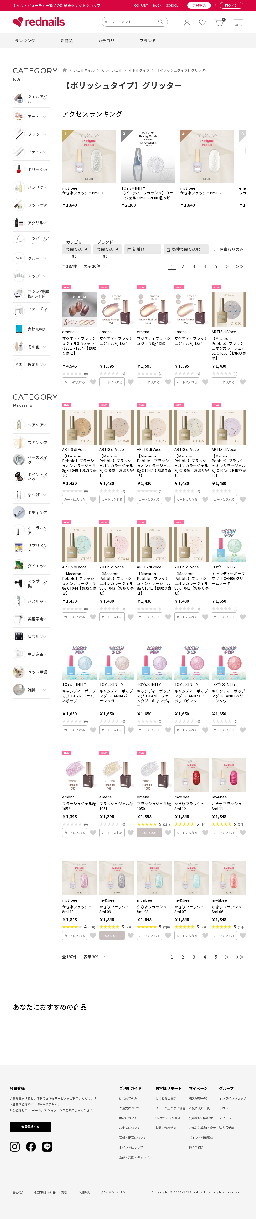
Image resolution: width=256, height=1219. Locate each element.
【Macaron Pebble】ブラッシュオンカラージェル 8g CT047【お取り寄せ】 (154, 466)
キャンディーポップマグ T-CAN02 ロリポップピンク (191, 696)
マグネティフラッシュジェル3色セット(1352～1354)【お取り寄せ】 (79, 345)
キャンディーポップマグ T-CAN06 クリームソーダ (228, 578)
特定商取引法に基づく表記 (50, 1192)
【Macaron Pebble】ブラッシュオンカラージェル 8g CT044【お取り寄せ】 (79, 583)
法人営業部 (226, 1127)
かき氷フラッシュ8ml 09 (115, 909)
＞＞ (240, 266)
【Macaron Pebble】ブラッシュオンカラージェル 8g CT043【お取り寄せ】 (117, 583)
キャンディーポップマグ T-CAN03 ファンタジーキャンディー (153, 698)
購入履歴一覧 (198, 1098)
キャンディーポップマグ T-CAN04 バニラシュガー (116, 696)
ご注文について (129, 1108)
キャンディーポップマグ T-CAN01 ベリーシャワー (228, 696)
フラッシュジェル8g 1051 (117, 806)
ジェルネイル (84, 70)
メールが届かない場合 (171, 1108)
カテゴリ (106, 40)
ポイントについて (131, 1147)
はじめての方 (128, 1098)
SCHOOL (172, 5)
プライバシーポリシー (114, 1192)
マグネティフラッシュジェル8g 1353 (153, 341)
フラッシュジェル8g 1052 (79, 806)
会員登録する (31, 1126)
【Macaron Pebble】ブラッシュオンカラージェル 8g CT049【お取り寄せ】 (79, 466)
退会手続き (196, 1147)
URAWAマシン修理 (168, 1118)
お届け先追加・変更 (202, 1127)
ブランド (148, 40)
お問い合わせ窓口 (168, 1127)
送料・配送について (132, 1137)
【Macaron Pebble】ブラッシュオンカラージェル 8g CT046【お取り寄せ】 (191, 466)
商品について (128, 1118)
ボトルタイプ (139, 70)
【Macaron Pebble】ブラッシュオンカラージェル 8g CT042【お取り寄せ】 (154, 583)
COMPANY (141, 5)
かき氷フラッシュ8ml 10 (77, 909)
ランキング (25, 40)
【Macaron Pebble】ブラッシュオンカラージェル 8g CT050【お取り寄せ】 (229, 348)
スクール (225, 1118)
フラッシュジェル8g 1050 (154, 806)
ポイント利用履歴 (201, 1137)
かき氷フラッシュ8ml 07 (189, 909)
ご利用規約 (83, 1192)
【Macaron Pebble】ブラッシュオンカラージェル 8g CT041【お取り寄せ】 (191, 583)
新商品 (67, 40)
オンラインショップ (232, 1098)
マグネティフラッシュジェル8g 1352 (191, 341)
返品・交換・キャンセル (135, 1157)
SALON (157, 5)
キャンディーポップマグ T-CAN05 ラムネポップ (79, 696)
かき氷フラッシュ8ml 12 (189, 806)
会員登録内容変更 (201, 1118)
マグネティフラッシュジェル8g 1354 (116, 341)
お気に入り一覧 (199, 1108)
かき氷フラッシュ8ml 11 (227, 806)
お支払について (129, 1127)
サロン (223, 1108)
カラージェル (111, 70)
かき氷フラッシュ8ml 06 (227, 909)
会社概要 (18, 1192)
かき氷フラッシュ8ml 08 (152, 909)
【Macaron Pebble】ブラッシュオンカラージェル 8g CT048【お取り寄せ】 (117, 466)
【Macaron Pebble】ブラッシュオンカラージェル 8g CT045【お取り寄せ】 (229, 466)
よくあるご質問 (166, 1098)
